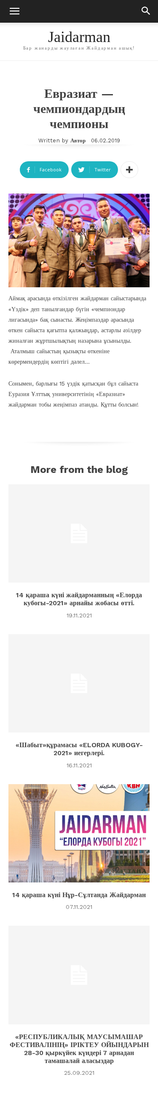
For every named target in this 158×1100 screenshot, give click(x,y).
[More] (129, 169)
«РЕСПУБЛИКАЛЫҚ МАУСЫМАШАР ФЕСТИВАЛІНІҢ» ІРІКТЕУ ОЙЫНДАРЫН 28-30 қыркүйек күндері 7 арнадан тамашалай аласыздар (79, 1049)
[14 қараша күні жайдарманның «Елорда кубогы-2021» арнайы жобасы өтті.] (79, 533)
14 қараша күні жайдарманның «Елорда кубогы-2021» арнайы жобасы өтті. (79, 599)
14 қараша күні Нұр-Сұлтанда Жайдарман (79, 895)
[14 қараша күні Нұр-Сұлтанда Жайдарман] (79, 833)
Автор (78, 140)
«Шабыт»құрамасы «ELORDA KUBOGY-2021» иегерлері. (79, 749)
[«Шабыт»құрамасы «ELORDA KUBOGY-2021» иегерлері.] (79, 683)
